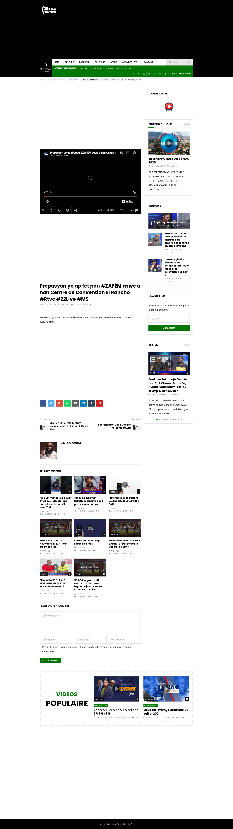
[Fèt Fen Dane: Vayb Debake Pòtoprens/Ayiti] (137, 426)
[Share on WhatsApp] (67, 403)
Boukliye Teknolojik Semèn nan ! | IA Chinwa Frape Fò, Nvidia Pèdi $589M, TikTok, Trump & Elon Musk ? (167, 385)
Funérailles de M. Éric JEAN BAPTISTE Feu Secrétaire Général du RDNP (125, 543)
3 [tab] (162, 419)
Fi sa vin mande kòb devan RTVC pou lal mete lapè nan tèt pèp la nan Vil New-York (55, 502)
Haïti (56, 62)
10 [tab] (181, 419)
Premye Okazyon (100, 705)
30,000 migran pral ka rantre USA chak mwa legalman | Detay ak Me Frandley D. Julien (88, 585)
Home (42, 80)
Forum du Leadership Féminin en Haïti (87, 542)
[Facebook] (133, 73)
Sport (113, 62)
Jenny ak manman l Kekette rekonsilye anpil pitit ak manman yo (88, 501)
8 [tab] (176, 419)
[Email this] (75, 403)
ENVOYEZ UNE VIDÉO (181, 73)
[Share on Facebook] (43, 403)
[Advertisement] (144, 29)
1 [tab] (157, 419)
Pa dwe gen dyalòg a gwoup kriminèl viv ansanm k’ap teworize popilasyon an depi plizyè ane (177, 240)
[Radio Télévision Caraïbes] (48, 9)
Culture (69, 62)
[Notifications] (160, 73)
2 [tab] (159, 419)
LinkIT (129, 824)
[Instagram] (149, 73)
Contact (148, 62)
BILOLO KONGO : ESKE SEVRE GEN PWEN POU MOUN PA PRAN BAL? (52, 583)
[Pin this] (99, 403)
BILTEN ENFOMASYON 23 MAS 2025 (168, 160)
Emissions (52, 80)
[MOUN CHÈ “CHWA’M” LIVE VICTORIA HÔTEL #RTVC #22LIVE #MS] (44, 426)
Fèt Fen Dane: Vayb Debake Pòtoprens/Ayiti (114, 426)
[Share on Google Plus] (59, 403)
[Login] (165, 73)
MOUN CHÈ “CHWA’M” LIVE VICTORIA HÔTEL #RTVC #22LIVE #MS (69, 426)
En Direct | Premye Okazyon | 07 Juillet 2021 (165, 712)
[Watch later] (154, 73)
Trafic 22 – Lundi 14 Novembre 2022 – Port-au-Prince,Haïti (53, 543)
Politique (100, 62)
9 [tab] (178, 419)
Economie (84, 62)
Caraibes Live (129, 62)
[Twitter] (138, 73)
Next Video (136, 419)
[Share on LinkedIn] (83, 403)
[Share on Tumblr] (91, 403)
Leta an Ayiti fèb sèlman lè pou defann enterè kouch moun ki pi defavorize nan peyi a (177, 267)
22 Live (62, 80)
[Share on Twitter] (51, 403)
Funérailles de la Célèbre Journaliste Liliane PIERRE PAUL (124, 501)
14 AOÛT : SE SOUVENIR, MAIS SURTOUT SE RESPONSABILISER (107, 69)
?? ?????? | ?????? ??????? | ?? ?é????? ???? (116, 712)
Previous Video (46, 419)
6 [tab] (170, 419)
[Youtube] (143, 73)
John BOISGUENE (49, 304)
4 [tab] (165, 419)
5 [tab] (167, 419)
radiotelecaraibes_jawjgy (108, 717)
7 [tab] (173, 419)
